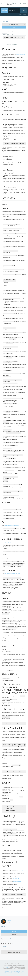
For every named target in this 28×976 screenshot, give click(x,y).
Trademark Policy (16, 972)
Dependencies (9, 44)
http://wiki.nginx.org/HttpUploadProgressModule (12, 542)
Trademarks (6, 967)
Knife (13, 34)
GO (23, 10)
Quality (14, 44)
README (4, 44)
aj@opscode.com (17, 880)
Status (21, 972)
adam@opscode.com (16, 878)
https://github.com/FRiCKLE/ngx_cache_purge (12, 573)
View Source (14, 931)
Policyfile (4, 34)
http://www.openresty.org (20, 54)
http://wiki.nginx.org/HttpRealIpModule (11, 505)
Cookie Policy (10, 972)
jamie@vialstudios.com (17, 881)
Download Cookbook (14, 952)
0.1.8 (13, 24)
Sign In (24, 3)
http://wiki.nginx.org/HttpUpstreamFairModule (12, 525)
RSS (4, 18)
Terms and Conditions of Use (15, 971)
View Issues (14, 934)
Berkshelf (9, 34)
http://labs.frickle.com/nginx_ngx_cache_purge (9, 574)
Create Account (16, 3)
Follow (15, 27)
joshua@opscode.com (20, 876)
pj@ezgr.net (20, 870)
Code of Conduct (6, 971)
